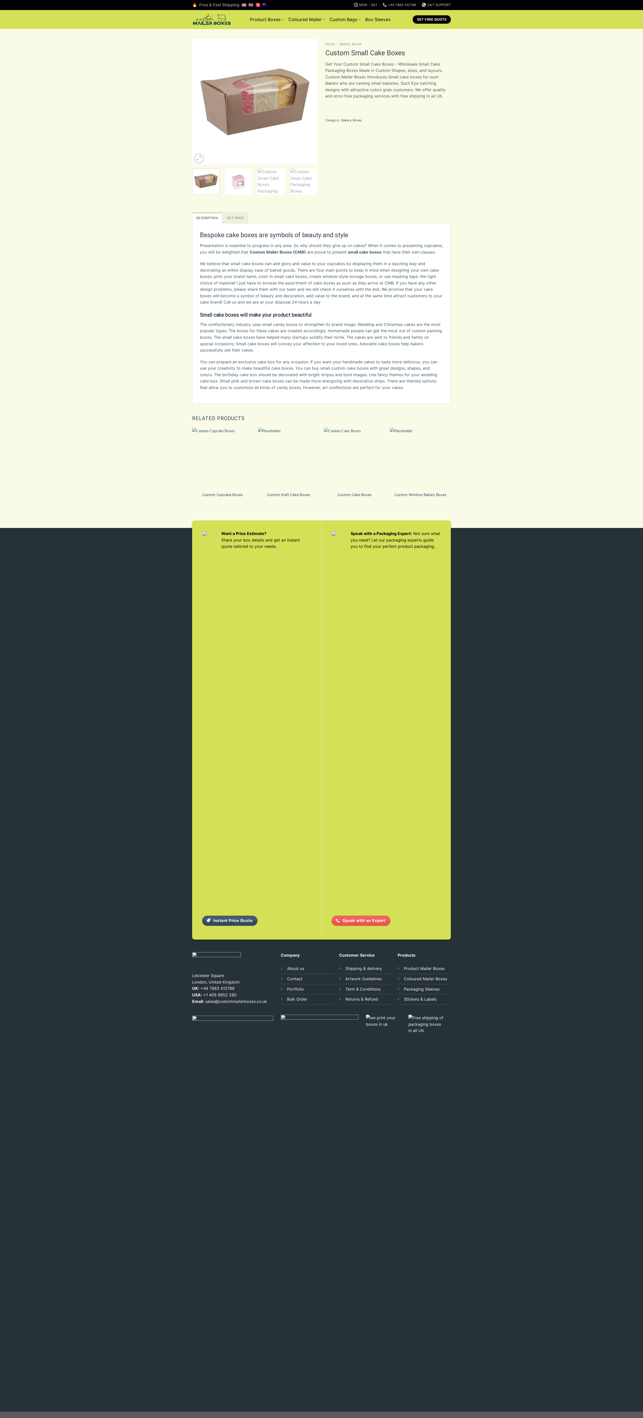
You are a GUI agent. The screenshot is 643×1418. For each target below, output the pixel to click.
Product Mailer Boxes (424, 968)
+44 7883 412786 (217, 988)
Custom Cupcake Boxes (222, 495)
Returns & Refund (361, 999)
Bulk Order (297, 999)
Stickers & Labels (420, 999)
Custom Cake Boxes (354, 495)
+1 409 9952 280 (220, 994)
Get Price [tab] (235, 218)
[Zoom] (199, 158)
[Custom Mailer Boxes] (217, 19)
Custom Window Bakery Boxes (420, 495)
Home (330, 44)
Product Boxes (265, 19)
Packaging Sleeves (422, 989)
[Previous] (200, 101)
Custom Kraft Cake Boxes (288, 495)
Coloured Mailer (305, 19)
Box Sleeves (378, 19)
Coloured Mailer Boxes (425, 978)
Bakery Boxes (351, 44)
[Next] (308, 101)
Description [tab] (207, 218)
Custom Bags (343, 19)
